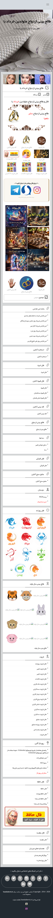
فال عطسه (43, 839)
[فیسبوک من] (32, 878)
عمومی (36, 297)
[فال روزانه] (16, 216)
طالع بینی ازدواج (41, 429)
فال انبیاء (44, 372)
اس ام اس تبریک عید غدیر (38, 336)
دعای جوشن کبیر (41, 444)
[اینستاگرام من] (26, 878)
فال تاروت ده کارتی (40, 714)
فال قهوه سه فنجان (40, 393)
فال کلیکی (43, 465)
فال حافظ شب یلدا (41, 798)
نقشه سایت (16, 899)
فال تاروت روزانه (41, 663)
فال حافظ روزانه (41, 793)
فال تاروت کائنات (41, 679)
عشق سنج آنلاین (41, 481)
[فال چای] (38, 260)
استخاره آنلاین (42, 356)
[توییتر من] (13, 878)
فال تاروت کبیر (42, 669)
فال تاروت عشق (41, 719)
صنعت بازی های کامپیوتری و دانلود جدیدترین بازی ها (29, 768)
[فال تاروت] (38, 216)
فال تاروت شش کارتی (39, 704)
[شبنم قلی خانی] (11, 80)
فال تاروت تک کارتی (40, 684)
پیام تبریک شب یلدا (40, 803)
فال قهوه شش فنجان (40, 398)
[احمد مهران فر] (42, 80)
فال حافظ (44, 788)
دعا (45, 450)
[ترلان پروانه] (27, 80)
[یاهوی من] (45, 878)
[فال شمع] (16, 238)
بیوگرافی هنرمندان (40, 855)
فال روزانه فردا (42, 860)
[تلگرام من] (39, 878)
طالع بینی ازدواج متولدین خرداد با (27, 21)
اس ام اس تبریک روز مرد (38, 331)
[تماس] (20, 878)
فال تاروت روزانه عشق (39, 724)
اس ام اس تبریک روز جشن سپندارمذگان (33, 320)
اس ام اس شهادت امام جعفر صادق (35, 315)
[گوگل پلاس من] (7, 878)
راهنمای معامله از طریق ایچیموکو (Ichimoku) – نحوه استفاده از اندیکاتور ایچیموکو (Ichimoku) (27, 751)
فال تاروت (43, 734)
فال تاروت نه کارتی (40, 709)
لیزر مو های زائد (41, 757)
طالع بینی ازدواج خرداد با (31, 87)
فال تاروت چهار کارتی (40, 694)
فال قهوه (44, 388)
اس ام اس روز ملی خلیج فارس (37, 341)
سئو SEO (43, 762)
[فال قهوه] (38, 238)
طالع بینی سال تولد (40, 648)
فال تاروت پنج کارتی (40, 699)
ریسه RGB (43, 496)
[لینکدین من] (23, 884)
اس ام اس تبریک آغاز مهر (38, 325)
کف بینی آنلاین (42, 413)
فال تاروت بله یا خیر (40, 729)
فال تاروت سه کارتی (40, 689)
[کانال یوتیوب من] (29, 884)
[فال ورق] (16, 260)
